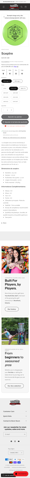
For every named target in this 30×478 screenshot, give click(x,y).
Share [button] (4, 223)
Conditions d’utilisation (9, 473)
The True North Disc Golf (9, 1)
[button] (4, 7)
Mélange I (18, 81)
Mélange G (6, 81)
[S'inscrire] (24, 434)
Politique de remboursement (19, 467)
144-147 (16, 102)
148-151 (6, 102)
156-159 (6, 97)
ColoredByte (7, 467)
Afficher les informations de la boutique (14, 137)
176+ (5, 88)
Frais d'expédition (5, 61)
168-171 (23, 88)
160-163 (16, 93)
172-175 (13, 88)
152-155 (16, 97)
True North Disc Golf (14, 465)
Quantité (3, 105)
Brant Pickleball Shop (21, 1)
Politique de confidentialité (16, 470)
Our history (12, 309)
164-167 (6, 93)
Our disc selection (14, 386)
